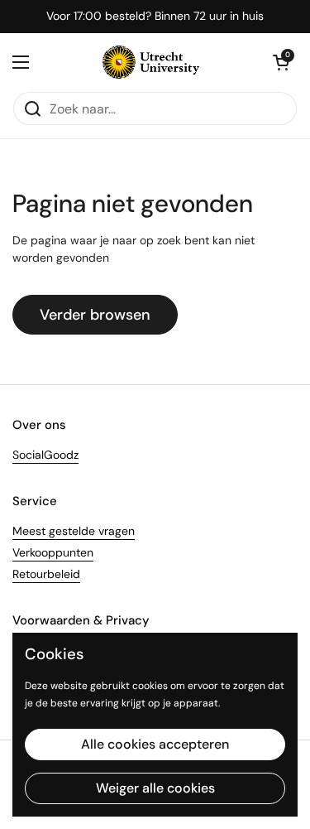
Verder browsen (95, 315)
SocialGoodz (45, 454)
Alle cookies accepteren (155, 744)
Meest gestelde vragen (73, 530)
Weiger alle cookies (155, 788)
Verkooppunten (52, 552)
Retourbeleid (46, 573)
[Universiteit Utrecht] (151, 62)
